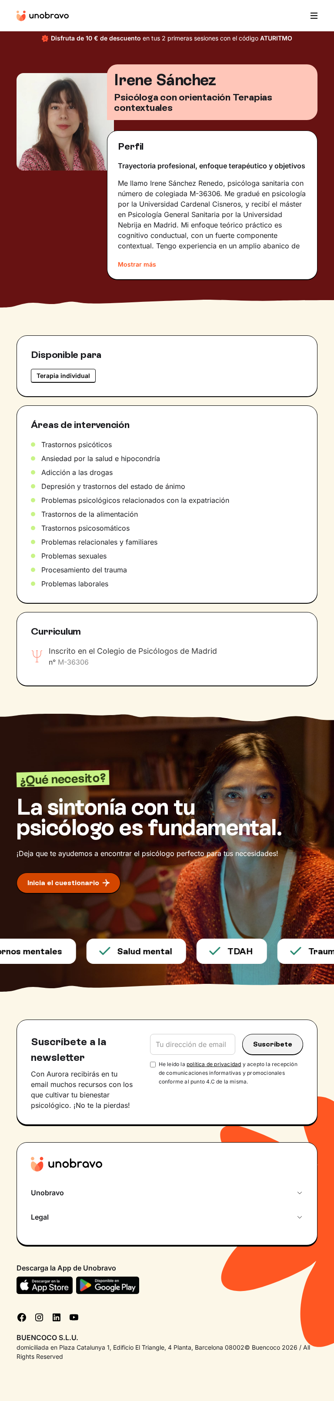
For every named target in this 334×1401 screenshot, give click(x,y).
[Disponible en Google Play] (107, 1285)
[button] (311, 15)
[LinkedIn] (56, 1316)
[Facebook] (22, 1316)
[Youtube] (74, 1316)
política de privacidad (214, 1064)
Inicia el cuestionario (63, 883)
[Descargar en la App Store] (45, 1285)
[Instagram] (39, 1316)
